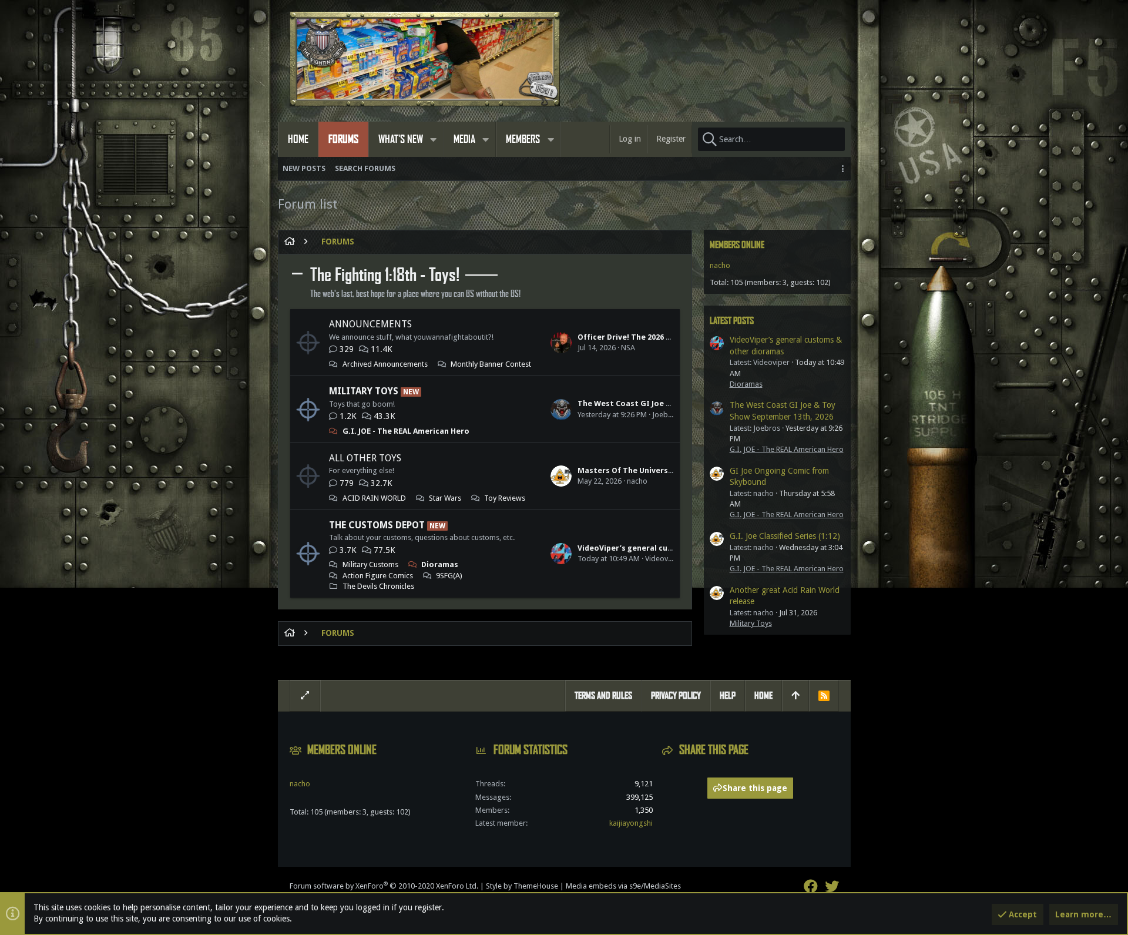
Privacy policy (676, 695)
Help (728, 695)
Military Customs (370, 564)
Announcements (370, 324)
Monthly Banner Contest (491, 364)
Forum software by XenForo (384, 886)
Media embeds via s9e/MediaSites (623, 886)
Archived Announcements (385, 364)
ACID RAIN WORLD (374, 498)
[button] (433, 139)
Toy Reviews (504, 498)
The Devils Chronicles (378, 586)
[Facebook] (811, 886)
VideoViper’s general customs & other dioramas (670, 548)
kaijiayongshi (631, 823)
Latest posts (732, 320)
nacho (637, 481)
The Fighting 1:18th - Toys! (384, 275)
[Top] (795, 696)
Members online (737, 244)
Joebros (665, 414)
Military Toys (363, 391)
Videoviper (663, 558)
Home (763, 695)
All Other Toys (365, 458)
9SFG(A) (449, 575)
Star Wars (445, 498)
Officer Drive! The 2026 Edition (635, 337)
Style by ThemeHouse (522, 886)
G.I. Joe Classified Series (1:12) (785, 536)
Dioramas (439, 564)
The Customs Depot (377, 525)
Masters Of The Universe (625, 470)
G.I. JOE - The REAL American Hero (406, 431)
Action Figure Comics (378, 575)
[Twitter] (832, 886)
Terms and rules (603, 695)
